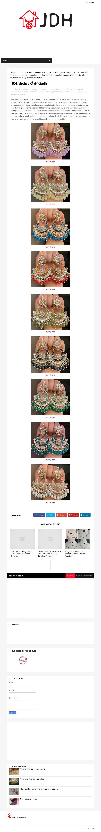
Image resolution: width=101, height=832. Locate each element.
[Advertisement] (50, 37)
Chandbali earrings (33, 72)
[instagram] (86, 2)
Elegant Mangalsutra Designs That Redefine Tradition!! (75, 553)
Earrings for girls (70, 72)
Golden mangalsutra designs (32, 769)
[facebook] (89, 2)
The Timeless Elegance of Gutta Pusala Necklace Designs (21, 553)
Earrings (45, 72)
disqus (79, 576)
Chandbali (21, 72)
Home (13, 72)
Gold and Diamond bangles (32, 779)
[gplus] (93, 2)
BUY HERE (50, 161)
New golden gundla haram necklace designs (39, 789)
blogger (70, 576)
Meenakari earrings (61, 75)
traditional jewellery (18, 78)
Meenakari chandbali (18, 75)
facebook (88, 576)
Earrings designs (56, 72)
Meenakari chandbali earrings (40, 75)
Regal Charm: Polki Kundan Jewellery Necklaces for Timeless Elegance (49, 553)
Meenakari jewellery (78, 75)
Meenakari (82, 72)
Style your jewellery (28, 799)
